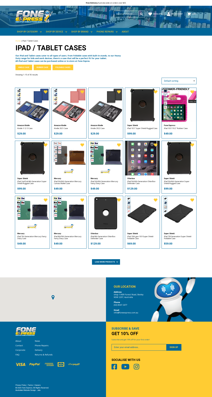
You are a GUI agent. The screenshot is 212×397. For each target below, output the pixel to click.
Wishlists (157, 14)
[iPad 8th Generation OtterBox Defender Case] (105, 213)
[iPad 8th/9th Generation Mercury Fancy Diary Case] (69, 213)
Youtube (125, 366)
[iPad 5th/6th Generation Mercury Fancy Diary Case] (105, 158)
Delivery (38, 350)
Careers (38, 385)
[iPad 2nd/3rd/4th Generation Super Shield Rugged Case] (32, 158)
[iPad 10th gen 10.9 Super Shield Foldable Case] (142, 213)
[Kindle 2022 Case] (105, 105)
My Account (177, 14)
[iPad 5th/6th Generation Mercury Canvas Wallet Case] (69, 158)
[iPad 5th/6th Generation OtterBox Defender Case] (142, 158)
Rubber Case (42, 67)
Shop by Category (27, 31)
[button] (53, 297)
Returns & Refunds (44, 354)
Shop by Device (54, 31)
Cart (194, 14)
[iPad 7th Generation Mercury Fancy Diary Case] (32, 213)
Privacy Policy (20, 385)
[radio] (18, 90)
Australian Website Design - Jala (27, 390)
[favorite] (45, 92)
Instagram (136, 366)
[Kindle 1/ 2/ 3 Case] (32, 105)
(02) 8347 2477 (120, 305)
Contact (19, 345)
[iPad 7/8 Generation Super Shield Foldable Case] (179, 213)
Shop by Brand (79, 31)
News (37, 341)
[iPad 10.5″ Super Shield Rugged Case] (142, 105)
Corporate (20, 350)
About (125, 31)
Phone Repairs (105, 31)
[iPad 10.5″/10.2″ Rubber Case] (179, 105)
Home (17, 41)
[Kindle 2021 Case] (69, 105)
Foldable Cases (62, 67)
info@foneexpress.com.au (126, 312)
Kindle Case (23, 67)
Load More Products (105, 262)
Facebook (114, 366)
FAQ (17, 354)
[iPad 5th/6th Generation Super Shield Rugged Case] (179, 158)
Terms (30, 385)
